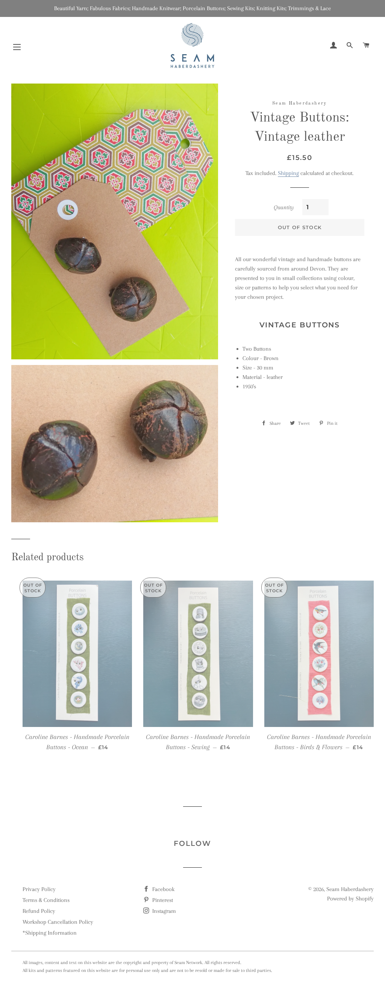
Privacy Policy (39, 889)
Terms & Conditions (46, 900)
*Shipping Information (50, 932)
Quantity (284, 207)
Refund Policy (39, 911)
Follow (192, 843)
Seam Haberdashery (350, 889)
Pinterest (162, 900)
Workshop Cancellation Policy (58, 921)
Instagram (163, 911)
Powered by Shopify (350, 898)
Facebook (162, 889)
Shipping (288, 173)
